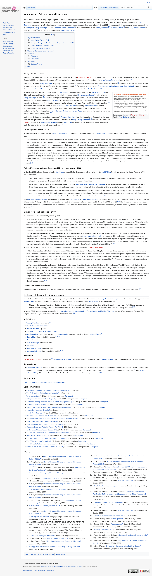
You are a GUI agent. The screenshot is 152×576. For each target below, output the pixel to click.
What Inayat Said (32, 396)
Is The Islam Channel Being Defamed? (41, 430)
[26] (58, 336)
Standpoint (30, 28)
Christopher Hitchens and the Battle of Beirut (122, 546)
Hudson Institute (117, 28)
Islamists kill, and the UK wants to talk (132, 535)
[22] (140, 289)
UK (35, 554)
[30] (85, 369)
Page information (8, 53)
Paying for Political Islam (35, 404)
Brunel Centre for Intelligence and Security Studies (117, 86)
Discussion (31, 8)
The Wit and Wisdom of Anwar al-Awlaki (41, 444)
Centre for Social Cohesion (64, 28)
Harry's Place (77, 111)
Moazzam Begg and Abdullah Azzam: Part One (44, 424)
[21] (45, 280)
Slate (26, 122)
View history (113, 8)
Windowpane (116, 519)
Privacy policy (27, 570)
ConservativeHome (33, 351)
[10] (101, 88)
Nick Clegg (60, 172)
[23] (133, 307)
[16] (31, 163)
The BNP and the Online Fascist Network (41, 393)
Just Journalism (32, 334)
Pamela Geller (29, 301)
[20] (113, 243)
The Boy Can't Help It (102, 529)
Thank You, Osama (33, 413)
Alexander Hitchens (137, 115)
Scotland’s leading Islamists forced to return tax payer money (49, 402)
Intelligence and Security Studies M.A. (45, 506)
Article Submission (9, 30)
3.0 (32, 466)
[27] (61, 350)
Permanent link (8, 51)
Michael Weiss (95, 334)
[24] (74, 313)
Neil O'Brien (106, 172)
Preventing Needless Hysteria (37, 410)
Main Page (6, 23)
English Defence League (110, 299)
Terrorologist (60, 554)
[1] (98, 24)
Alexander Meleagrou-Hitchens (42, 536)
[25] (56, 336)
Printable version (8, 48)
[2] (75, 27)
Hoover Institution (33, 340)
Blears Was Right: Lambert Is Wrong (107, 502)
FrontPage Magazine (89, 199)
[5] (37, 29)
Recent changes (8, 25)
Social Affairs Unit (98, 92)
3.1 (34, 466)
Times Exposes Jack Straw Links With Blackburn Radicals (48, 407)
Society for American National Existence (90, 184)
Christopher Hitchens (68, 30)
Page (24, 8)
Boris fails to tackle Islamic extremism (108, 516)
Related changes (8, 44)
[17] (104, 195)
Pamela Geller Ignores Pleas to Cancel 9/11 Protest (45, 438)
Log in (148, 2)
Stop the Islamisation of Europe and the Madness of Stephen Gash (51, 418)
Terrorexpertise (48, 554)
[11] (44, 97)
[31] (134, 369)
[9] (75, 85)
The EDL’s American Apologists (38, 441)
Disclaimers (50, 570)
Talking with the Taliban (39, 517)
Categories (29, 554)
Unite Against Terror (108, 80)
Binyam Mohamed (96, 247)
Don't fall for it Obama (49, 478)
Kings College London (80, 120)
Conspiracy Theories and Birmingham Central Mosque (46, 390)
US (39, 554)
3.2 (37, 466)
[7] (131, 79)
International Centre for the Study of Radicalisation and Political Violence (86, 311)
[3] (109, 27)
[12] (108, 102)
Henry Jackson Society (136, 28)
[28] (52, 359)
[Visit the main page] (10, 9)
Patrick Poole (74, 199)
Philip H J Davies (92, 89)
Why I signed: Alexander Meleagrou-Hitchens (63, 541)
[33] (100, 372)
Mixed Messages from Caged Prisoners (41, 421)
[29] (86, 359)
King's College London (61, 133)
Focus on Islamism (68, 117)
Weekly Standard (101, 28)
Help (4, 34)
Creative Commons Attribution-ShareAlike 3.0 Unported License (61, 567)
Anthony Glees (38, 89)
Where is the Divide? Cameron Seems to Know (44, 447)
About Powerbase (9, 32)
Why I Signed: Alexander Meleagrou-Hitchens (48, 489)
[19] (32, 206)
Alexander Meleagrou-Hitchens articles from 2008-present (45, 382)
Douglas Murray (91, 106)
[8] (118, 83)
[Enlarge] (147, 114)
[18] (118, 201)
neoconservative (62, 334)
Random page (7, 27)
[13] (51, 113)
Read (95, 8)
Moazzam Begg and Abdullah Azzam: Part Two (44, 427)
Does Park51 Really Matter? (37, 435)
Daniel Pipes (93, 301)
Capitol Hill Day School (85, 77)
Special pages (7, 46)
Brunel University (108, 359)
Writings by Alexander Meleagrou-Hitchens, (56, 473)
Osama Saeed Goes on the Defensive (40, 416)
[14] (90, 119)
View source (103, 8)
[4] (124, 27)
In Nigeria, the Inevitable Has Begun (40, 399)
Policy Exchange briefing (36, 199)
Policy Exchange (41, 28)
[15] (61, 124)
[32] (34, 372)
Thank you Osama (125, 480)
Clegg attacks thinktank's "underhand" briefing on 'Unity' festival (54, 547)
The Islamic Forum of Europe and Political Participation (47, 433)
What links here (8, 41)
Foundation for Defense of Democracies (41, 331)
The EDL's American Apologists (105, 486)
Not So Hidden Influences (56, 538)
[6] (88, 79)
